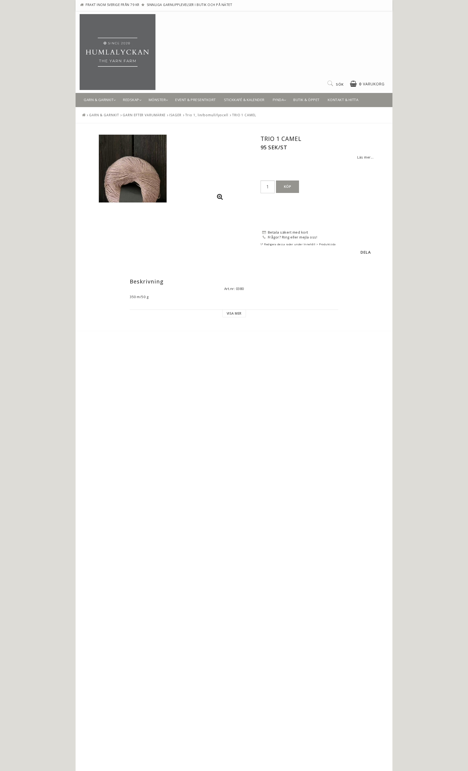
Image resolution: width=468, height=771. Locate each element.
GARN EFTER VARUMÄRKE (144, 115)
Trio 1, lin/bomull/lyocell (206, 115)
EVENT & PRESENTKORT (195, 99)
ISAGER (175, 115)
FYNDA (278, 99)
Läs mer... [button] (365, 157)
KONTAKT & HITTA (343, 99)
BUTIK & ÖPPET (306, 99)
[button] (367, 84)
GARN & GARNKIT (98, 99)
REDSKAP (131, 99)
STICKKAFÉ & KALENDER (244, 99)
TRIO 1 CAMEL (244, 115)
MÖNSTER (157, 99)
